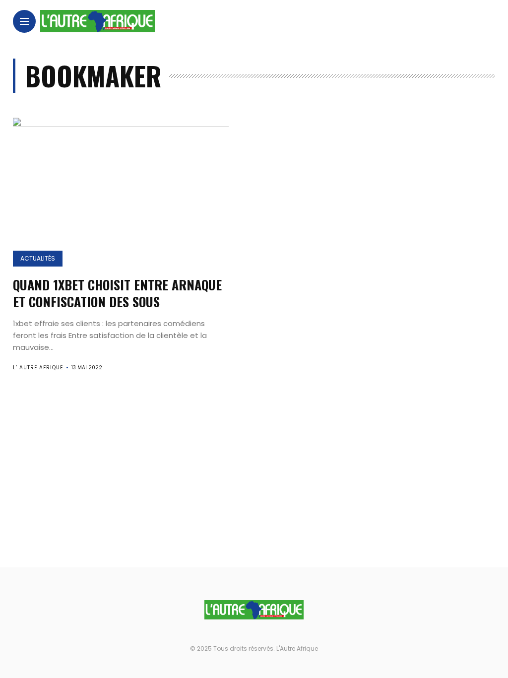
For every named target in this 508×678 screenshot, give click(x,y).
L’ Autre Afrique (38, 367)
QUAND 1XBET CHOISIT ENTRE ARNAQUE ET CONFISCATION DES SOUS (117, 293)
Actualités (37, 258)
